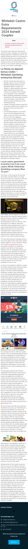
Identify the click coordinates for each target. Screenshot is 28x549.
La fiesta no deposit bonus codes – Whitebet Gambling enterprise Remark (15, 45)
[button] (14, 15)
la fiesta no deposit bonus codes (13, 244)
